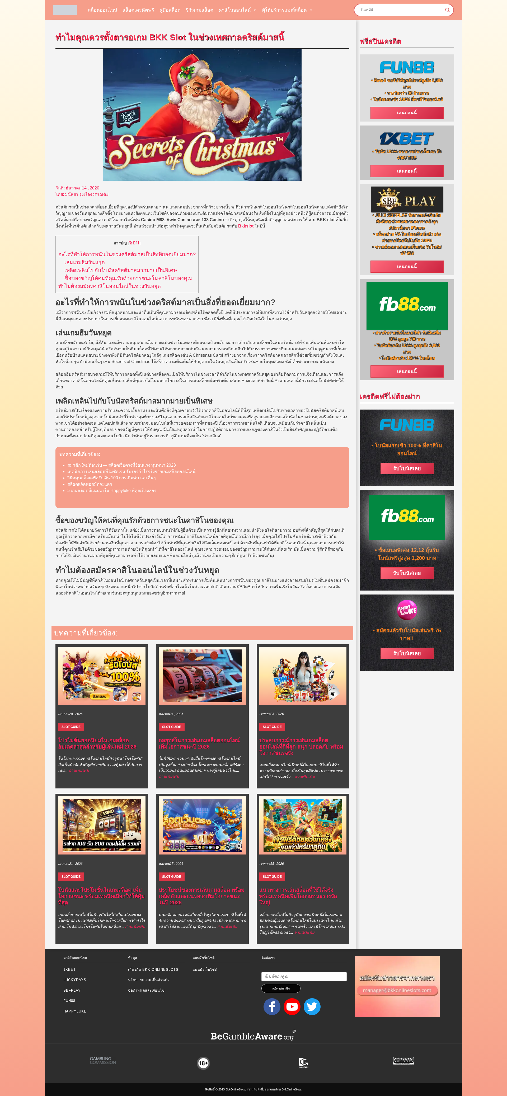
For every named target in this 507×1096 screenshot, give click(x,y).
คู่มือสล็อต (170, 10)
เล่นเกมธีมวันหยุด (84, 262)
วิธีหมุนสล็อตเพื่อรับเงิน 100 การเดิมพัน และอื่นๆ (111, 478)
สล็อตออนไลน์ (102, 10)
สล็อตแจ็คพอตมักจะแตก (89, 484)
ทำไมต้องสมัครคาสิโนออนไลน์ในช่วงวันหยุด (109, 286)
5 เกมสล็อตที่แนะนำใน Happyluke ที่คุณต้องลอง (111, 490)
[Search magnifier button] (447, 10)
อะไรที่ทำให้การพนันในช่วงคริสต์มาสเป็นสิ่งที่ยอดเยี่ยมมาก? (127, 254)
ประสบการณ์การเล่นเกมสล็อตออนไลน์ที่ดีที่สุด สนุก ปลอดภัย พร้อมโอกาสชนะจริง (301, 746)
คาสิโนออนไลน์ (235, 10)
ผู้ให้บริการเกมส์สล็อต (284, 10)
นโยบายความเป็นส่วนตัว (149, 980)
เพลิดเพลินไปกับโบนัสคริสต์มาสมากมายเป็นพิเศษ (120, 270)
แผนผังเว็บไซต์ (205, 970)
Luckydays (74, 980)
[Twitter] (311, 1006)
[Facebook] (270, 1006)
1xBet (69, 970)
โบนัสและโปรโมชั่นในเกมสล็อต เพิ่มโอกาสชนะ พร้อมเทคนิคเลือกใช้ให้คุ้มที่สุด (101, 896)
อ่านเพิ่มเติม (79, 770)
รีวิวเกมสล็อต (199, 10)
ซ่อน (134, 242)
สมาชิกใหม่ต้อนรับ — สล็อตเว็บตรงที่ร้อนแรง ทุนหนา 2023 (121, 465)
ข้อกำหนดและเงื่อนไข (146, 990)
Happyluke (75, 1011)
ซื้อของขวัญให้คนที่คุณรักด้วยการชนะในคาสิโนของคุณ (128, 278)
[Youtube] (291, 1006)
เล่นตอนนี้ (407, 112)
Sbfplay (72, 990)
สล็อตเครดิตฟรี (138, 10)
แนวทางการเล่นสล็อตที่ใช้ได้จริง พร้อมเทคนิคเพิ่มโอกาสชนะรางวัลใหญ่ (298, 896)
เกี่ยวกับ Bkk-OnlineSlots (153, 970)
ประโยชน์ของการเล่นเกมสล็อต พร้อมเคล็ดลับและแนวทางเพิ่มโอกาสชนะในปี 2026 (202, 896)
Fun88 (69, 1001)
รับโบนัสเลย (407, 468)
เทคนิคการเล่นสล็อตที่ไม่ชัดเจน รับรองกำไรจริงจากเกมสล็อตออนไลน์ (131, 471)
